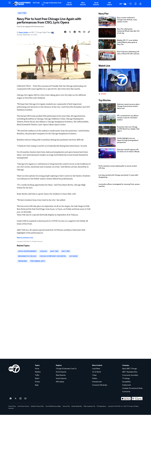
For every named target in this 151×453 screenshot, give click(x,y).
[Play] (119, 80)
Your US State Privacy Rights (53, 406)
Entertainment (97, 382)
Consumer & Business (99, 385)
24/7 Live (36, 3)
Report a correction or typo (25, 237)
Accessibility (126, 382)
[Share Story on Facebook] (65, 32)
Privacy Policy (12, 406)
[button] (9, 3)
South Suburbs (96, 4)
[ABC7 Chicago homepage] (22, 3)
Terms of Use (66, 406)
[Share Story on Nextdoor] (79, 32)
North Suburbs (69, 4)
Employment (126, 385)
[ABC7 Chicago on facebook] (11, 399)
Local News (96, 368)
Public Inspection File (89, 406)
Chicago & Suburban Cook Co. (51, 4)
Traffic (37, 375)
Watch (37, 378)
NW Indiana (109, 4)
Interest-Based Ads (76, 406)
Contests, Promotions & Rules (132, 388)
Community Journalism (130, 375)
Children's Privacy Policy (37, 406)
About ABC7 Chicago (129, 368)
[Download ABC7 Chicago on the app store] (126, 398)
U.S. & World (96, 372)
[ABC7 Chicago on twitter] (15, 399)
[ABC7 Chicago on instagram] (20, 399)
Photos (37, 382)
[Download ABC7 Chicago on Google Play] (137, 398)
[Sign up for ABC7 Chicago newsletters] (25, 399)
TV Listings (126, 378)
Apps (36, 385)
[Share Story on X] (70, 32)
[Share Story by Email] (84, 32)
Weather (38, 372)
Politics (94, 378)
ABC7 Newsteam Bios (129, 372)
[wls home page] (14, 369)
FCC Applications (101, 406)
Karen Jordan (23, 32)
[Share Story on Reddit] (74, 32)
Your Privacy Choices (23, 406)
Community (126, 391)
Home (37, 368)
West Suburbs (83, 4)
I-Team (94, 375)
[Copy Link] (89, 32)
